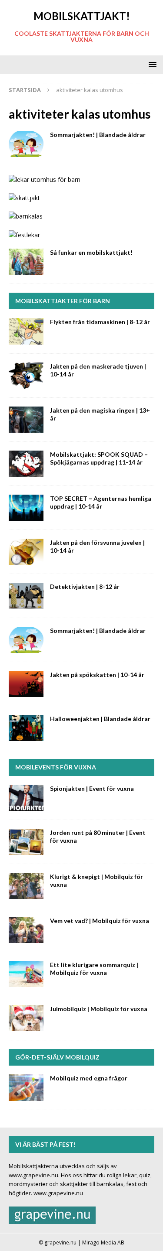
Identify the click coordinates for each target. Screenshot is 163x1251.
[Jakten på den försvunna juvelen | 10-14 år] (26, 552)
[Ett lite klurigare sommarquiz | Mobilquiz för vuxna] (26, 974)
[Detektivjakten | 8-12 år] (26, 596)
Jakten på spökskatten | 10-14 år (97, 674)
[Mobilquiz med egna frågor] (26, 1087)
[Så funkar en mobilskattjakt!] (26, 262)
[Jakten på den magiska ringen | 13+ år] (26, 420)
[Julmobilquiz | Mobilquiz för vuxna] (26, 1018)
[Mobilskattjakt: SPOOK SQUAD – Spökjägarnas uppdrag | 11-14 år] (26, 464)
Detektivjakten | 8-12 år (85, 586)
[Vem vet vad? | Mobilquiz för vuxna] (26, 930)
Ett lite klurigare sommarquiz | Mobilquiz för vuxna (94, 968)
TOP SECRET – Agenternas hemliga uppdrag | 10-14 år (100, 502)
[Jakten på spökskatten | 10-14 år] (26, 684)
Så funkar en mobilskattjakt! (91, 252)
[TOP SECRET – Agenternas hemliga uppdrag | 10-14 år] (26, 508)
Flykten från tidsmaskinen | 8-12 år (100, 321)
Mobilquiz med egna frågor (88, 1078)
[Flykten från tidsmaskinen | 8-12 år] (26, 331)
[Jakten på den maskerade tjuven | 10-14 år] (26, 375)
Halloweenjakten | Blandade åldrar (100, 718)
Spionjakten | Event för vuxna (92, 788)
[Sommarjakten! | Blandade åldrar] (26, 144)
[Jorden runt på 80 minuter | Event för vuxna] (26, 842)
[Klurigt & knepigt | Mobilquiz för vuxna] (26, 886)
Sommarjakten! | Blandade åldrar (98, 134)
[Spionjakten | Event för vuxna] (26, 798)
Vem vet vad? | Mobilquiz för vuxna (99, 920)
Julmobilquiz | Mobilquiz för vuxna (98, 1008)
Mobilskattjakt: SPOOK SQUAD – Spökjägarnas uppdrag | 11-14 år (99, 458)
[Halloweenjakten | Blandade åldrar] (26, 728)
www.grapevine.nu (58, 1193)
